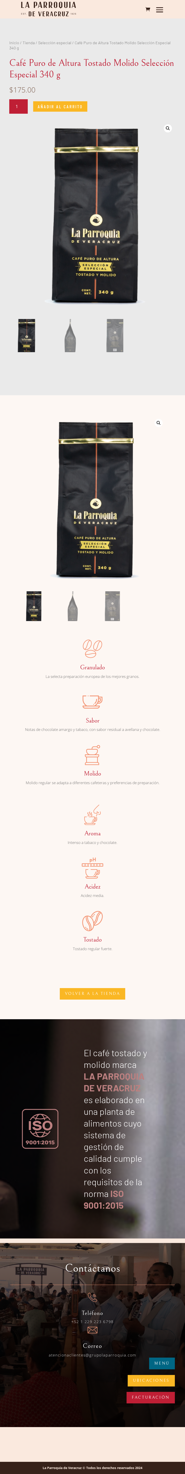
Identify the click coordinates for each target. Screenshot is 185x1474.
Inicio (14, 42)
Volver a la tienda (92, 993)
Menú (161, 1363)
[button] (168, 128)
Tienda (29, 42)
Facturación (151, 1397)
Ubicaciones (151, 1380)
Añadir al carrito (60, 106)
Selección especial (54, 42)
